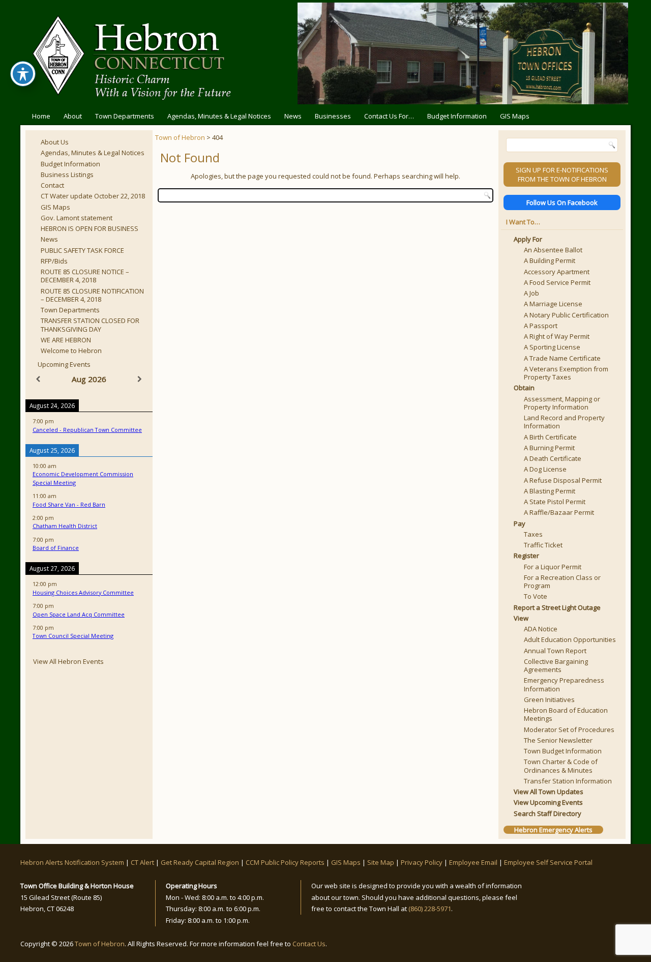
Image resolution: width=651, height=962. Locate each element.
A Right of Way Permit (556, 336)
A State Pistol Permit (554, 501)
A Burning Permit (549, 447)
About (73, 116)
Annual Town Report (555, 650)
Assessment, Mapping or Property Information (562, 403)
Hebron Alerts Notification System (72, 862)
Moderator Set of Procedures (569, 729)
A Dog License (545, 469)
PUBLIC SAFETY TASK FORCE (82, 250)
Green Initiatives (549, 699)
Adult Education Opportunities (570, 639)
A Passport (540, 325)
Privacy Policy (421, 862)
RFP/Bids (54, 261)
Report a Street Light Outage (557, 607)
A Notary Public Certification (566, 314)
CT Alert (142, 862)
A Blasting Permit (549, 490)
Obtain (524, 387)
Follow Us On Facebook (562, 202)
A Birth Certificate (550, 437)
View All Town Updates (548, 791)
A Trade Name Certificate (562, 358)
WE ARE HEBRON (66, 339)
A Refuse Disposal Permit (563, 480)
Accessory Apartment (556, 271)
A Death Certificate (552, 458)
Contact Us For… (389, 116)
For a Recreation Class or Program (562, 581)
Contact (52, 185)
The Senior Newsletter (558, 740)
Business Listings (67, 174)
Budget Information (457, 116)
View (521, 618)
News (293, 116)
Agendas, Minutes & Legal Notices (219, 116)
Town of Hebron (180, 137)
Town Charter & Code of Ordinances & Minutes (561, 765)
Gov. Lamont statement (76, 217)
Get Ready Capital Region (200, 862)
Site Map (380, 862)
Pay (519, 523)
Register (526, 555)
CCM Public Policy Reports (285, 862)
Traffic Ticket (543, 544)
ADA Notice (540, 628)
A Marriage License (553, 303)
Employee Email (473, 862)
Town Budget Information (563, 750)
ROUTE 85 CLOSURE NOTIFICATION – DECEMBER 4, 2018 (92, 295)
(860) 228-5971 (429, 908)
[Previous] (38, 379)
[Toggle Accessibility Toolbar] (23, 74)
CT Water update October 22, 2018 (93, 195)
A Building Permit (549, 260)
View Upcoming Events (548, 802)
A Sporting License (552, 347)
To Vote (535, 596)
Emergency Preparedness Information (564, 684)
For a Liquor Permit (552, 566)
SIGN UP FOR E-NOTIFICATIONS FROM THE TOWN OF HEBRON (562, 174)
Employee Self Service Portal (548, 862)
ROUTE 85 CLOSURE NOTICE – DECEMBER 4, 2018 (85, 275)
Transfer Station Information (568, 780)
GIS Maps (514, 116)
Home (41, 116)
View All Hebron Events (68, 661)
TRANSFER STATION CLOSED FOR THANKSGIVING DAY (90, 324)
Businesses (333, 116)
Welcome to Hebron (71, 350)
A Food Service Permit (557, 282)
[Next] (140, 379)
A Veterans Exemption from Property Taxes (566, 373)
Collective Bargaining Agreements (556, 665)
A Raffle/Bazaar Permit (559, 512)
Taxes (533, 534)
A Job (531, 293)
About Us (55, 142)
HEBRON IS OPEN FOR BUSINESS (89, 228)
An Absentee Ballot (553, 249)
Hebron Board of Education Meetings (566, 714)
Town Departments (124, 116)
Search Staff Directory (547, 813)
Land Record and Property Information (564, 421)
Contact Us (309, 943)
